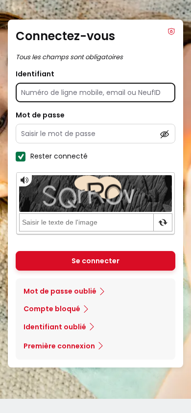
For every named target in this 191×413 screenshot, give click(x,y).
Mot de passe (40, 115)
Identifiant (35, 74)
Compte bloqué (52, 309)
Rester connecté (59, 156)
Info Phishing (171, 31)
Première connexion (59, 346)
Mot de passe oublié (60, 291)
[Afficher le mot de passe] (164, 134)
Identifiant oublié (55, 327)
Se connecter (95, 261)
